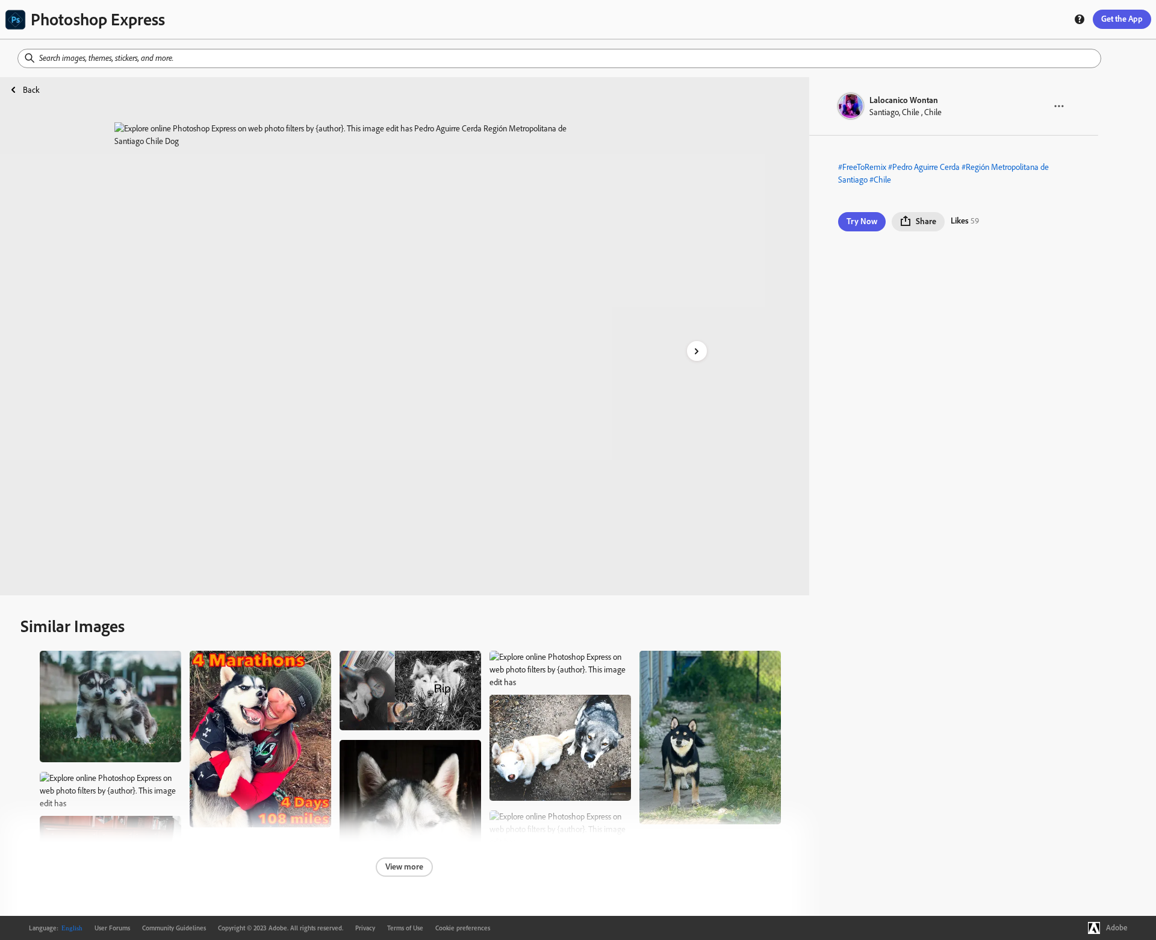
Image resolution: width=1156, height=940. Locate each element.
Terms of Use (405, 928)
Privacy (365, 928)
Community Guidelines (174, 928)
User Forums (112, 928)
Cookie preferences (462, 928)
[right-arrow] (697, 351)
